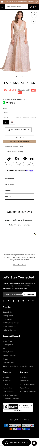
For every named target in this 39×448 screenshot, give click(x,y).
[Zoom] (33, 21)
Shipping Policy (8, 344)
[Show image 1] (16, 76)
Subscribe (29, 294)
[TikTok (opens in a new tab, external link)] (28, 300)
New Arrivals (7, 312)
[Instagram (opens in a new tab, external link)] (13, 300)
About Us (6, 377)
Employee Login (8, 362)
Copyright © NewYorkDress (19, 420)
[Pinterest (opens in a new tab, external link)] (18, 300)
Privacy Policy (8, 352)
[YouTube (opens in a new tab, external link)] (23, 300)
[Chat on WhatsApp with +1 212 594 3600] (37, 2)
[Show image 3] (20, 76)
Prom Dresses (7, 319)
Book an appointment (27, 384)
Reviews (5, 384)
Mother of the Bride (9, 330)
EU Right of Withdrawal (28, 391)
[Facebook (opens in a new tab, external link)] (3, 300)
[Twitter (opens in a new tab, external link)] (8, 300)
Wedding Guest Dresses (11, 323)
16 (12, 122)
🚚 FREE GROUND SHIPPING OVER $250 (14, 1)
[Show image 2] (18, 76)
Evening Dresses (8, 316)
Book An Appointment (10, 395)
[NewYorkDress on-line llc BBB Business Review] (18, 404)
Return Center (25, 388)
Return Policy (7, 341)
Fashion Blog (7, 388)
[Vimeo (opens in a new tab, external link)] (33, 300)
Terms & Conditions (9, 355)
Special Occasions (9, 326)
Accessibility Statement (11, 399)
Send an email (25, 381)
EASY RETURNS (30, 1)
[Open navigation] (3, 7)
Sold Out (19, 138)
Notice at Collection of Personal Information (18, 366)
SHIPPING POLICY (19, 264)
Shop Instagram (8, 391)
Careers (5, 359)
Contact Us (7, 381)
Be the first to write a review (19, 225)
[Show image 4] (22, 76)
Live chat (23, 377)
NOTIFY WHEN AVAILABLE (19, 141)
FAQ (4, 348)
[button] (19, 224)
